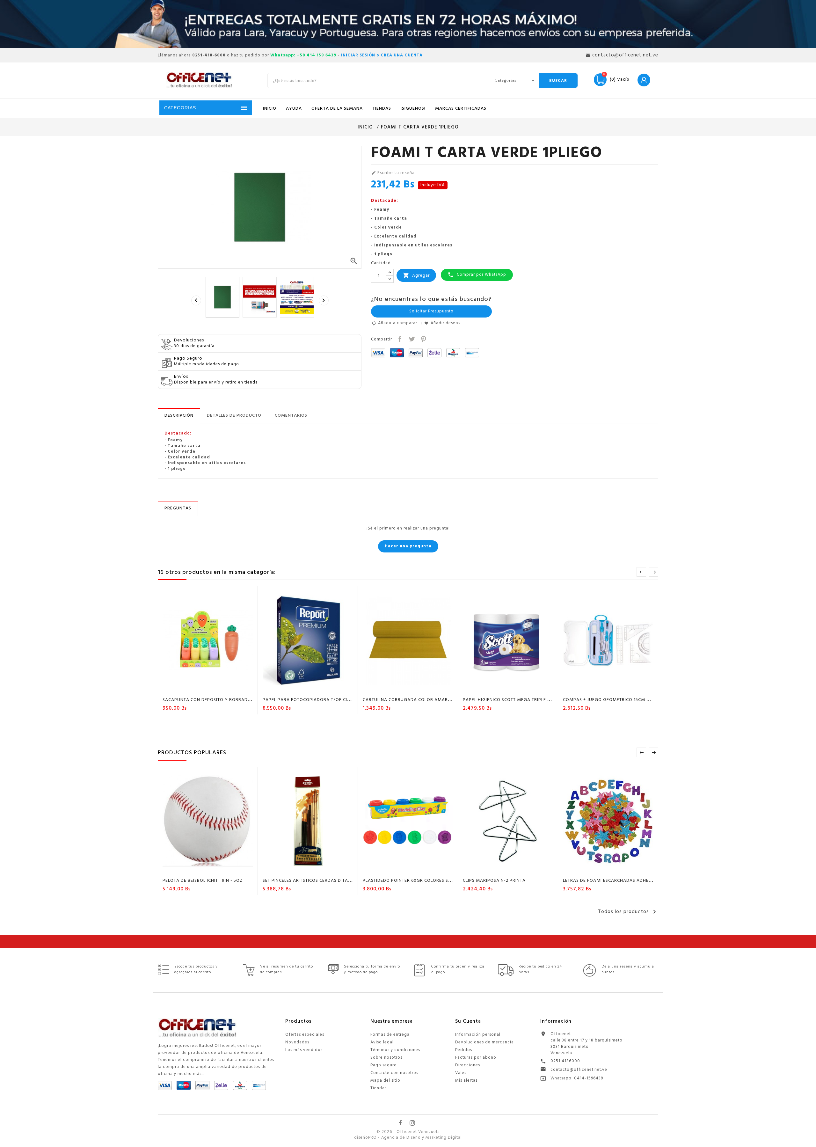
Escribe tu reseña (393, 173)
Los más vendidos (304, 1050)
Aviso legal (382, 1042)
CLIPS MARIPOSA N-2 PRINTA (494, 880)
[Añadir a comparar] (214, 688)
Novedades (297, 1042)
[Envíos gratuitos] (408, 24)
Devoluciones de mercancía (484, 1042)
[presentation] (196, 300)
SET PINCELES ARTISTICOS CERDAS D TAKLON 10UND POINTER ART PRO (339, 880)
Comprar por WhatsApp (477, 274)
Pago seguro (383, 1065)
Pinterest (422, 338)
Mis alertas (466, 1080)
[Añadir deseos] (202, 688)
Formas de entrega (390, 1034)
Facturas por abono (475, 1057)
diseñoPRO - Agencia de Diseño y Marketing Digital (408, 1138)
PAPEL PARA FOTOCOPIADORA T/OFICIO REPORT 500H (322, 700)
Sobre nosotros (386, 1057)
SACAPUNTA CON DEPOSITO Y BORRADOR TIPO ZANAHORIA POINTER (238, 700)
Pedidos (463, 1050)
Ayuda (294, 108)
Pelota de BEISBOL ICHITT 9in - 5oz (203, 880)
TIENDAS (381, 108)
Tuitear (411, 338)
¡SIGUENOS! (413, 108)
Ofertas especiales (304, 1034)
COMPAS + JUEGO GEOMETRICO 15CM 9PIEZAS (614, 700)
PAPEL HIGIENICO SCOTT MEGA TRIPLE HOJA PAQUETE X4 (525, 700)
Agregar (416, 275)
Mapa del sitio (385, 1080)
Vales (460, 1073)
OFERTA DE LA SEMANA (337, 108)
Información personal (477, 1034)
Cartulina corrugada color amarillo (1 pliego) (422, 700)
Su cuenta (468, 1021)
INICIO (269, 108)
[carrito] (189, 688)
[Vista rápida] (226, 688)
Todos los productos (628, 912)
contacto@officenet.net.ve (578, 1069)
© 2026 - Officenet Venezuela (408, 1132)
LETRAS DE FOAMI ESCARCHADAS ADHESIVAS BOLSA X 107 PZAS (633, 880)
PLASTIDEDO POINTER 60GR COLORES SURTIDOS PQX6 (422, 880)
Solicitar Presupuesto (431, 311)
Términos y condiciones (395, 1050)
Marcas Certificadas (460, 108)
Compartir (399, 338)
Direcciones (467, 1065)
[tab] (179, 415)
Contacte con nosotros (394, 1073)
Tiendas (378, 1088)
